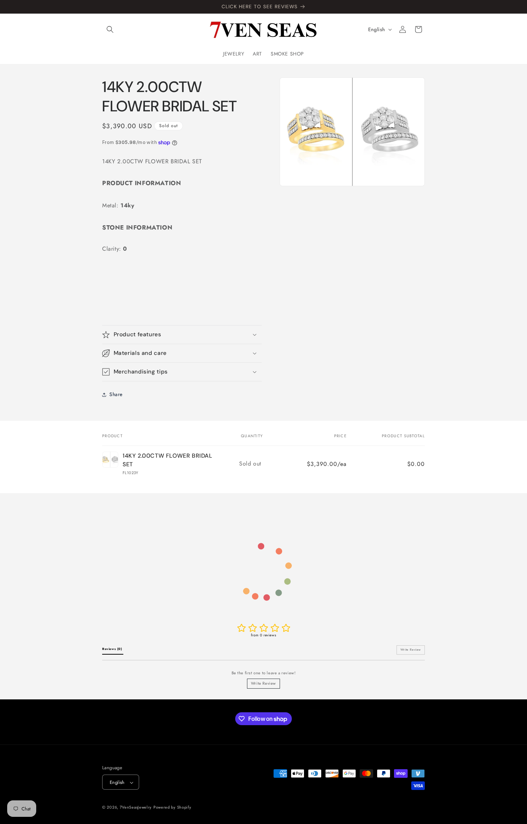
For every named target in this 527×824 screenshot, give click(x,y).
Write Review (263, 683)
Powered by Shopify (172, 807)
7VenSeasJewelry (136, 807)
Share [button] (116, 394)
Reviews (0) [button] (112, 649)
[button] (110, 29)
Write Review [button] (410, 649)
